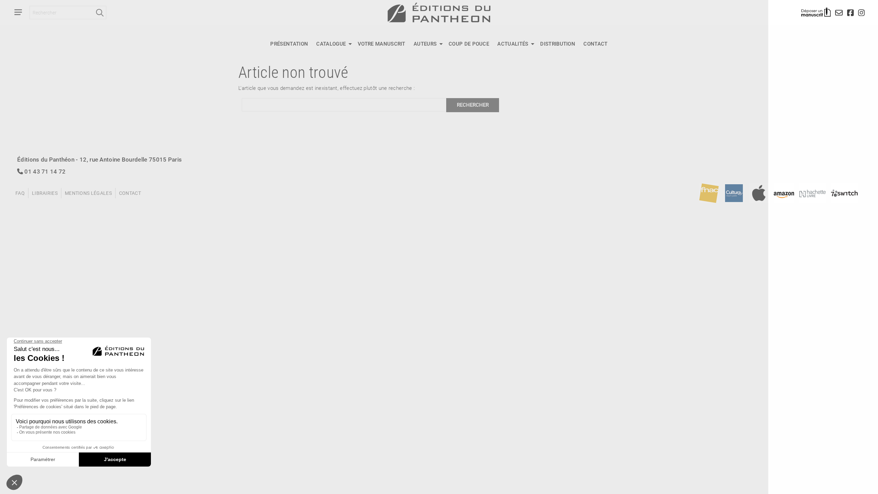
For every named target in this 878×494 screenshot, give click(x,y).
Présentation (289, 43)
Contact (595, 43)
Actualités (512, 43)
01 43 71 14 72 (44, 171)
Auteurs (425, 43)
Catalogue (331, 43)
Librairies (45, 193)
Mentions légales (88, 193)
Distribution (557, 43)
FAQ (20, 193)
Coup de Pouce (469, 43)
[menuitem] (289, 44)
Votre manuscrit (381, 43)
